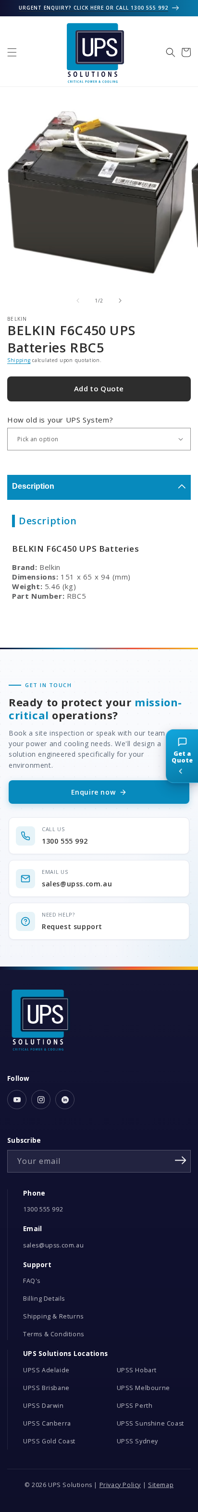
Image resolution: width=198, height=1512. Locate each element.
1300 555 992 (43, 1209)
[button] (12, 52)
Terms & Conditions (53, 1334)
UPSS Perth (135, 1406)
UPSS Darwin (43, 1406)
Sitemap (160, 1485)
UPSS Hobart (137, 1370)
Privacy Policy (120, 1485)
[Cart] (186, 52)
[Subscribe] (180, 1160)
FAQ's (31, 1281)
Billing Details (44, 1298)
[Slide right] (120, 300)
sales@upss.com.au (53, 1245)
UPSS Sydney (138, 1441)
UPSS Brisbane (46, 1388)
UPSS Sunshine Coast (150, 1423)
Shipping (19, 360)
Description (33, 486)
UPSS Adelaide (46, 1370)
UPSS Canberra (47, 1423)
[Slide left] (77, 300)
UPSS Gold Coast (49, 1441)
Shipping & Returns (53, 1316)
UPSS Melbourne (143, 1388)
